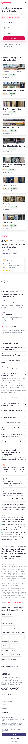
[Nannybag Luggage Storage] (7, 3)
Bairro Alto (4, 659)
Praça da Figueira (20, 637)
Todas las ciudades (6, 701)
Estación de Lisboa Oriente (8, 619)
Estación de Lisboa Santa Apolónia (10, 628)
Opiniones (4, 708)
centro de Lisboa (15, 632)
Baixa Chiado (5, 645)
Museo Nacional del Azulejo (8, 650)
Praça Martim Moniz (14, 645)
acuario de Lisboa (21, 619)
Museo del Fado (16, 654)
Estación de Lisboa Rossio (8, 623)
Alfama (11, 637)
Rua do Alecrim (12, 659)
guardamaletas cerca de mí (15, 602)
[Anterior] (3, 281)
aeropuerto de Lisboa (7, 614)
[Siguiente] (7, 281)
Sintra (22, 632)
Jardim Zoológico (14, 641)
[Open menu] (25, 2)
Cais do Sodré (5, 632)
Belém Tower (5, 637)
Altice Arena (5, 641)
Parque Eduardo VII (6, 654)
